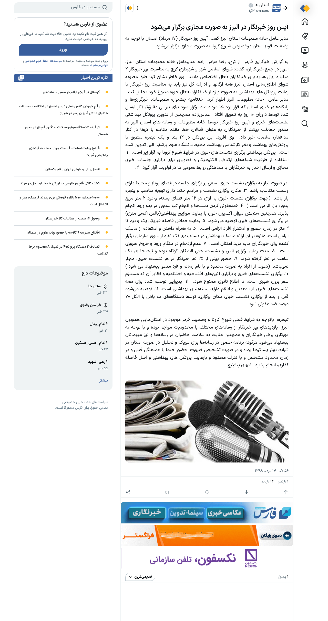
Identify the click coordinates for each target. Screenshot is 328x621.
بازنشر (283, 481)
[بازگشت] (285, 8)
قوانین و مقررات (99, 65)
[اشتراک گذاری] (128, 492)
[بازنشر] (166, 492)
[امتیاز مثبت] (286, 492)
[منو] (137, 8)
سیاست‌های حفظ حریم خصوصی (43, 61)
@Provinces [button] (259, 11)
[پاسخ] (207, 492)
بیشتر (103, 380)
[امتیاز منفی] (246, 492)
